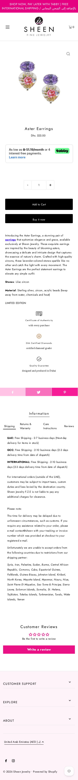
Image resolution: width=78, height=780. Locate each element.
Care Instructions (50, 426)
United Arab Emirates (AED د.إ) (22, 742)
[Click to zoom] (68, 54)
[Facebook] (6, 761)
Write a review (39, 649)
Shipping (9, 426)
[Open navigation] (12, 26)
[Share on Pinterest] (65, 392)
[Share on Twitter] (39, 392)
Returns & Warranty (26, 426)
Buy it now (39, 219)
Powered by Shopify (45, 772)
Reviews (69, 426)
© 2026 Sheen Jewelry (16, 772)
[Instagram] (13, 761)
